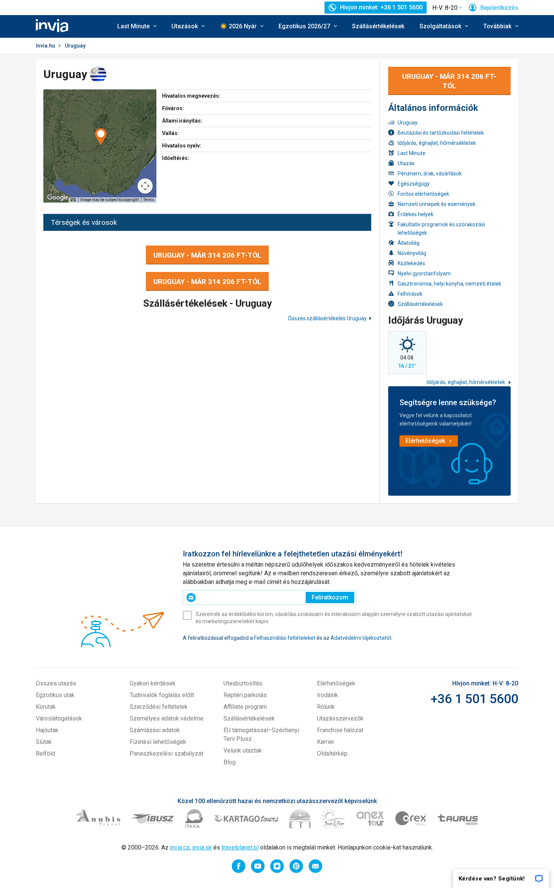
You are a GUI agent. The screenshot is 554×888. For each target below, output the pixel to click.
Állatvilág (408, 243)
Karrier (325, 741)
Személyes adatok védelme (167, 718)
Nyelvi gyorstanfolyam (424, 273)
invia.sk (202, 847)
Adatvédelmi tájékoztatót (361, 638)
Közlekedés (411, 263)
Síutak (44, 741)
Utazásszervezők (340, 718)
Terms (148, 200)
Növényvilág (412, 253)
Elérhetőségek (336, 683)
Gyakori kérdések (153, 683)
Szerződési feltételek (159, 706)
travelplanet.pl (240, 847)
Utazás (406, 163)
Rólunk (326, 706)
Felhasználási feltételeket (284, 638)
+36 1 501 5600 (474, 698)
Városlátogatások (59, 718)
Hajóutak (47, 730)
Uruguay (408, 123)
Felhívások (410, 294)
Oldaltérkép (332, 753)
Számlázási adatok (155, 730)
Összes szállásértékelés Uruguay (327, 318)
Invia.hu (45, 46)
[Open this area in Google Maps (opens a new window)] (57, 198)
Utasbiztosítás (242, 683)
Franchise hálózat (340, 730)
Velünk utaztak (242, 750)
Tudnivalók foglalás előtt (162, 695)
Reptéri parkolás (245, 695)
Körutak (46, 706)
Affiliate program (245, 706)
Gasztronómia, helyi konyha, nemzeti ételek (449, 284)
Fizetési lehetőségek (158, 741)
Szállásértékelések (378, 26)
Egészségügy (414, 184)
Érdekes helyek (415, 214)
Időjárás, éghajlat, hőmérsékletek (437, 143)
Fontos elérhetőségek (423, 194)
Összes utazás (56, 683)
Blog (229, 762)
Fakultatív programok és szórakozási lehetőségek (441, 228)
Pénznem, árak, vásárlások (430, 174)
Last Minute (411, 153)
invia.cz (180, 847)
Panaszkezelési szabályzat (166, 753)
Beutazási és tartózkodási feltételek (441, 133)
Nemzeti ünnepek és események (437, 204)
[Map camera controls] (145, 186)
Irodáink (327, 695)
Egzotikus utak (55, 695)
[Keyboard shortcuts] (73, 200)
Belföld (45, 753)
